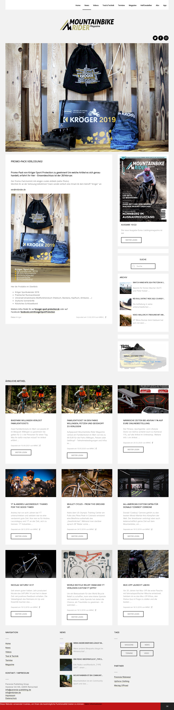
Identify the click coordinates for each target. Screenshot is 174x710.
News (87, 5)
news (147, 645)
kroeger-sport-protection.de (47, 309)
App (165, 5)
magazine (129, 645)
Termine (121, 5)
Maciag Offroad (121, 685)
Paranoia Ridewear (122, 677)
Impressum (10, 695)
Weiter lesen (131, 240)
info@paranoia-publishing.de (18, 690)
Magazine (132, 5)
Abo (157, 5)
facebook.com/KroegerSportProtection (38, 312)
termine (129, 653)
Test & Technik (108, 5)
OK (167, 706)
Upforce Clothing (121, 681)
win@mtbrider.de (18, 189)
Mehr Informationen (93, 704)
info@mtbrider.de (13, 692)
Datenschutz (11, 698)
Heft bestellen (146, 5)
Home (78, 5)
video (146, 653)
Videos (96, 5)
